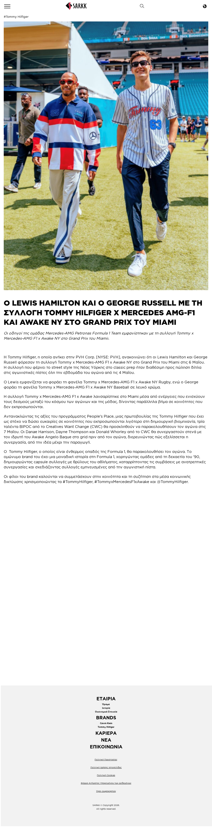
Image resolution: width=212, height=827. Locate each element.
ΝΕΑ (106, 739)
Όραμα (106, 704)
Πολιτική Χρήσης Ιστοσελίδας (106, 767)
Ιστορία (106, 708)
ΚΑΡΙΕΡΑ (106, 733)
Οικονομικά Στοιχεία (106, 712)
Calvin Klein (106, 723)
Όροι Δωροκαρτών (106, 791)
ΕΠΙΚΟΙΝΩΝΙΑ (106, 746)
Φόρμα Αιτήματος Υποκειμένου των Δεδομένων (106, 783)
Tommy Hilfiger (106, 727)
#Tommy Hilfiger (16, 16)
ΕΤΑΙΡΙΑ (106, 698)
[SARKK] (76, 8)
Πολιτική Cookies (106, 775)
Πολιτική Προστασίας (106, 759)
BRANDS (106, 717)
